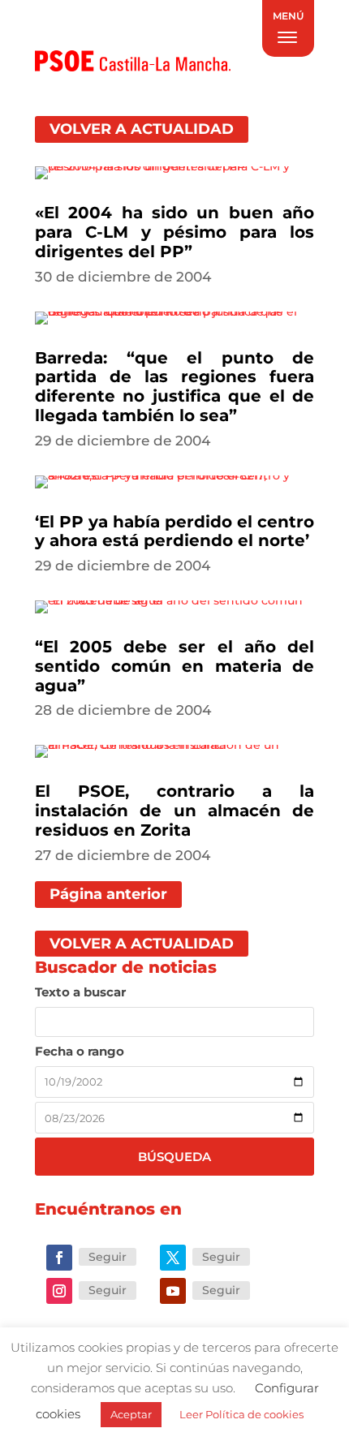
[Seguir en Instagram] (59, 1291)
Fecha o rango (79, 1051)
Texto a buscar (80, 992)
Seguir (107, 1257)
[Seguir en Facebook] (59, 1258)
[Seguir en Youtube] (173, 1291)
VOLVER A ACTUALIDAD (142, 130)
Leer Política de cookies (241, 1414)
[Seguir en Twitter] (173, 1258)
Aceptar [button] (131, 1414)
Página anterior (108, 894)
